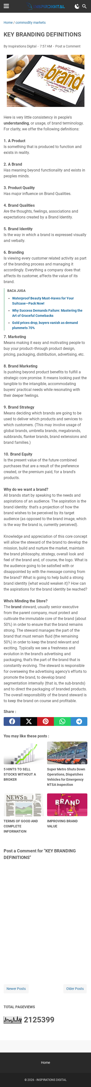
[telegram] (79, 721)
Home (45, 1062)
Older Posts (75, 989)
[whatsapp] (62, 721)
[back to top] (81, 1076)
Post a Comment (68, 46)
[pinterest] (45, 721)
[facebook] (12, 721)
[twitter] (28, 721)
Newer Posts (16, 989)
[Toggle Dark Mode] (77, 6)
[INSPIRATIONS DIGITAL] (45, 6)
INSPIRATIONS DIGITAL (51, 1080)
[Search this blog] (84, 6)
